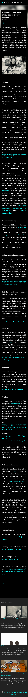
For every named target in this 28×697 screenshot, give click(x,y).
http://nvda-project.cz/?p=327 (12, 549)
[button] (3, 23)
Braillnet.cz (22, 227)
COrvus (14, 471)
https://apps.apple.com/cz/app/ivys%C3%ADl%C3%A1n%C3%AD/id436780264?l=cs (14, 427)
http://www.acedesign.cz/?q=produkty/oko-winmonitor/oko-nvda (14, 571)
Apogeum (5, 191)
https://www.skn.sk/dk (17, 481)
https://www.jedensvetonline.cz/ (13, 389)
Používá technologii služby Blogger (15, 693)
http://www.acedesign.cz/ (10, 559)
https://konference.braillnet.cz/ (12, 235)
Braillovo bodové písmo (7, 646)
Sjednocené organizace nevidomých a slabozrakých (14, 208)
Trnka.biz (11, 342)
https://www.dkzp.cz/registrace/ (13, 321)
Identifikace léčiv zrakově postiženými (11, 619)
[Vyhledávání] (26, 2)
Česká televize (14, 404)
